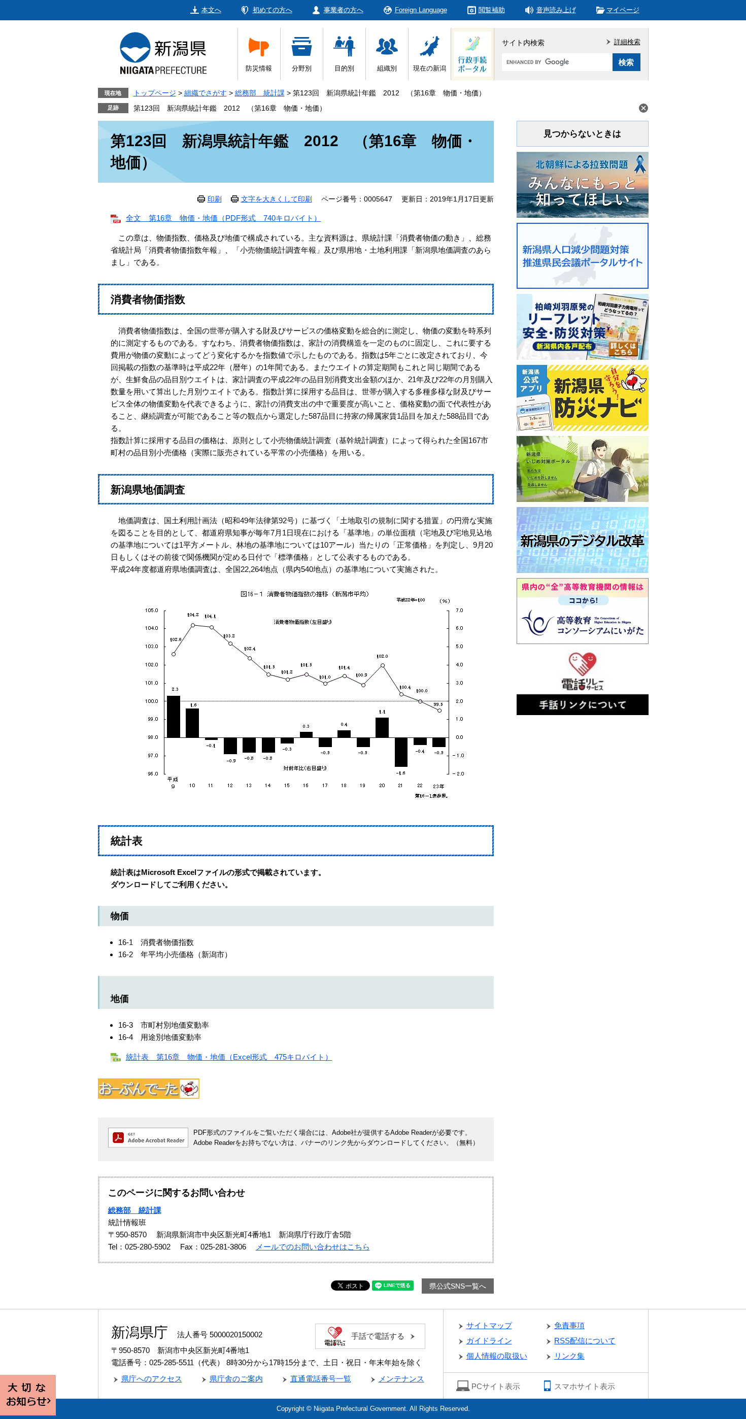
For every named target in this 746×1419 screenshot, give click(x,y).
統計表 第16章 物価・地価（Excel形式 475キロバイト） (229, 1057)
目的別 (344, 68)
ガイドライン (489, 1340)
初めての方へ (272, 10)
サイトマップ (489, 1325)
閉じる (643, 108)
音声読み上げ (556, 10)
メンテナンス (401, 1378)
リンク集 (569, 1356)
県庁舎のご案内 (236, 1378)
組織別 (387, 68)
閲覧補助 (492, 10)
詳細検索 (627, 42)
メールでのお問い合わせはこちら (313, 1246)
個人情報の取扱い (496, 1356)
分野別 (302, 68)
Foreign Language (421, 10)
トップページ (154, 93)
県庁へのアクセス (151, 1378)
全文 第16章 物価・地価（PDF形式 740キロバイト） (223, 218)
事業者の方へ (343, 10)
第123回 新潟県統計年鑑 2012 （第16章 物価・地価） (229, 108)
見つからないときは (582, 134)
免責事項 (569, 1325)
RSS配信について (585, 1340)
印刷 (215, 199)
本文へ (211, 10)
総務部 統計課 (260, 93)
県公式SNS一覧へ (457, 1286)
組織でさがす (205, 93)
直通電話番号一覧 (320, 1378)
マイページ (622, 10)
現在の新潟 (429, 68)
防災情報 (259, 68)
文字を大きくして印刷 (276, 199)
